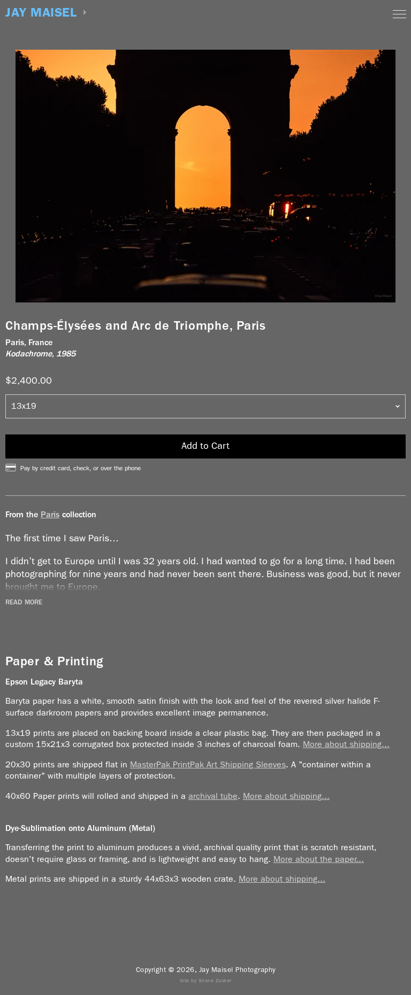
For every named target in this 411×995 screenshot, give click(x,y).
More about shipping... (346, 744)
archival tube (213, 796)
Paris (50, 514)
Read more (23, 602)
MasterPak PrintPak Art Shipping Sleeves (208, 764)
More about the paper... (318, 859)
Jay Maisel (41, 12)
